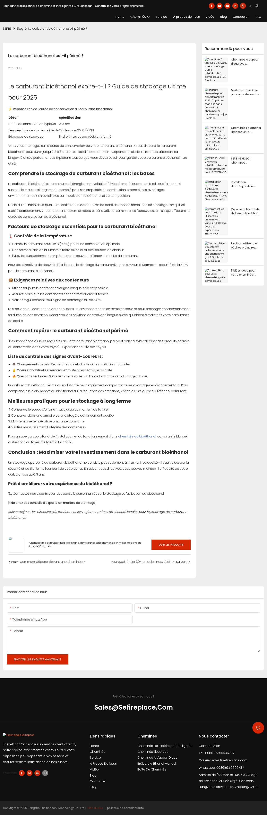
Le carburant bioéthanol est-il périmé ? (57, 28)
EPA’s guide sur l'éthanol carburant (160, 391)
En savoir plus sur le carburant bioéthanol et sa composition (84, 195)
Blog (20, 28)
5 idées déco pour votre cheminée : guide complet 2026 (245, 273)
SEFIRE (7, 28)
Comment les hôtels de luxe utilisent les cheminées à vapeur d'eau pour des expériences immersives (245, 211)
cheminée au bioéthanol (137, 436)
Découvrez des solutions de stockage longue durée (89, 315)
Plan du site (95, 808)
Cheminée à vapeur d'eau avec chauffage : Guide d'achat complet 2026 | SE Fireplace (244, 62)
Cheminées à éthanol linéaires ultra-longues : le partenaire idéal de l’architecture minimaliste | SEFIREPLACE (246, 130)
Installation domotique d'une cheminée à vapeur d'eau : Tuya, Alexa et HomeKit (245, 184)
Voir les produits (171, 545)
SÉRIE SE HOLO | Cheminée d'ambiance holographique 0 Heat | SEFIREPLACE (246, 161)
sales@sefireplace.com (229, 760)
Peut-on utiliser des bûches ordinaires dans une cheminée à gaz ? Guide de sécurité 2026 (246, 245)
